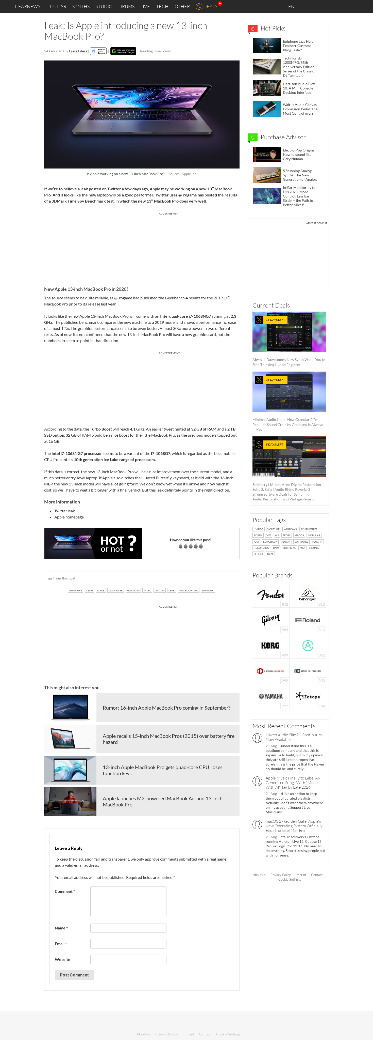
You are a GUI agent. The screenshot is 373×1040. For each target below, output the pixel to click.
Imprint (301, 875)
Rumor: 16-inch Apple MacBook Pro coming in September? (166, 708)
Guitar (58, 6)
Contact (317, 875)
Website (62, 959)
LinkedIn (307, 6)
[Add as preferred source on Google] (123, 51)
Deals (210, 6)
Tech (162, 6)
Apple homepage (69, 516)
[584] (271, 620)
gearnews (27, 6)
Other (182, 6)
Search (365, 7)
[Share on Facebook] (210, 578)
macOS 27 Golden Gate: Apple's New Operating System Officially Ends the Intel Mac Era (294, 826)
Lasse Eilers (78, 51)
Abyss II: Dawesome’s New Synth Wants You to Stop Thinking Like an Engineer (288, 342)
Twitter (340, 6)
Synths (81, 6)
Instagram (318, 6)
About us (259, 875)
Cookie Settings (289, 879)
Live (145, 6)
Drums (126, 6)
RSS (352, 6)
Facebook (329, 6)
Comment (65, 891)
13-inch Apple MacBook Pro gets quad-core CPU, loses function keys (163, 770)
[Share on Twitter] (229, 578)
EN (291, 6)
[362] (307, 645)
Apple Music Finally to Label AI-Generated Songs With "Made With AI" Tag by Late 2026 (293, 782)
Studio (104, 6)
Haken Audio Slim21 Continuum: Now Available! (294, 737)
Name (61, 927)
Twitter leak (64, 510)
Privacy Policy (280, 875)
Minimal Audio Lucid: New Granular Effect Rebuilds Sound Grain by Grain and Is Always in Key (287, 405)
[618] (308, 594)
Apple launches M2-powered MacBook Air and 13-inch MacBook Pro (163, 801)
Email (61, 943)
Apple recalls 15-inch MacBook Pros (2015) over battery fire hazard (168, 739)
